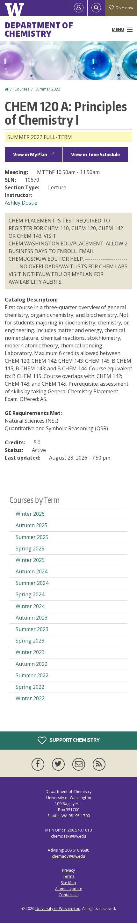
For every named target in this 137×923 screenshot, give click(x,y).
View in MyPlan (30, 154)
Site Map (68, 882)
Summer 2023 (32, 629)
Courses (21, 89)
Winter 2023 (30, 652)
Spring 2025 (30, 548)
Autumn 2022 (31, 663)
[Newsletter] (80, 764)
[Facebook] (39, 764)
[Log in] (78, 8)
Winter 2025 (30, 559)
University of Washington (57, 908)
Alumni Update (68, 888)
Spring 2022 (30, 686)
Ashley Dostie (21, 202)
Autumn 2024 (31, 571)
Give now (124, 8)
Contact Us (68, 895)
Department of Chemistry (39, 29)
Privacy (68, 870)
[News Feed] (99, 764)
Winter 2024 (30, 606)
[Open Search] (96, 8)
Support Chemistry (74, 739)
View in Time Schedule (95, 154)
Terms (68, 876)
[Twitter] (59, 764)
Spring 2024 (30, 594)
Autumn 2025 (31, 525)
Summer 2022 (47, 89)
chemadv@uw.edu (68, 856)
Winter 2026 (30, 513)
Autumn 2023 (31, 617)
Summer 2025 (32, 537)
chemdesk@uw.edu (68, 836)
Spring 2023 (30, 640)
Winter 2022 (30, 698)
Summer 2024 (32, 582)
